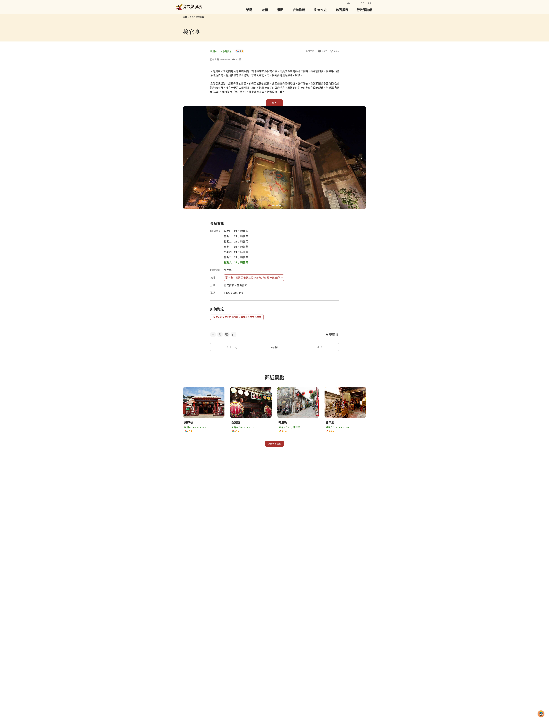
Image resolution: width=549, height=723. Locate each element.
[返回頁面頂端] (541, 718)
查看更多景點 (274, 443)
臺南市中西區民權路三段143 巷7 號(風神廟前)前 (252, 277)
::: (344, 2)
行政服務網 (364, 9)
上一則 (233, 347)
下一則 (316, 347)
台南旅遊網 (188, 7)
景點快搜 (200, 17)
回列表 (274, 347)
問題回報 (333, 334)
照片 (274, 102)
